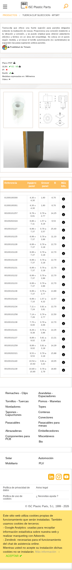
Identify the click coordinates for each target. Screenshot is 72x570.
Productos (10, 15)
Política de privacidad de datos (16, 489)
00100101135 (10, 236)
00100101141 (10, 330)
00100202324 (11, 221)
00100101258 (11, 314)
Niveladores (12, 406)
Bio (41, 441)
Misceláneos (46, 436)
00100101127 (10, 229)
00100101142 (10, 299)
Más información (46, 551)
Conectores (45, 417)
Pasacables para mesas (49, 424)
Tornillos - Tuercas (17, 401)
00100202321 (11, 353)
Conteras (44, 412)
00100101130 (10, 260)
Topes (42, 406)
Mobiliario (11, 463)
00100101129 (10, 252)
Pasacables (12, 422)
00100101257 (11, 213)
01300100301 (11, 205)
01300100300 (11, 198)
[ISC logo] (36, 6)
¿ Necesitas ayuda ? (47, 496)
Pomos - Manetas (49, 401)
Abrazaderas (13, 430)
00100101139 (10, 369)
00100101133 (10, 283)
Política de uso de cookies (12, 497)
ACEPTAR (12, 555)
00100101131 (10, 268)
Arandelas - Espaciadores (47, 394)
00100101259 (11, 345)
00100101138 (10, 322)
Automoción (45, 458)
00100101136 (10, 291)
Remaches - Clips (16, 393)
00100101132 (10, 275)
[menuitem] (10, 15)
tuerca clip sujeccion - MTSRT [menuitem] (41, 15)
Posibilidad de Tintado (20, 47)
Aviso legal (42, 487)
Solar (8, 458)
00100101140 (10, 361)
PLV (41, 463)
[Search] (66, 6)
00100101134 (10, 306)
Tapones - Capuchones (13, 413)
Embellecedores (48, 430)
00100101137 (10, 338)
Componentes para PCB (17, 438)
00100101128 (10, 244)
